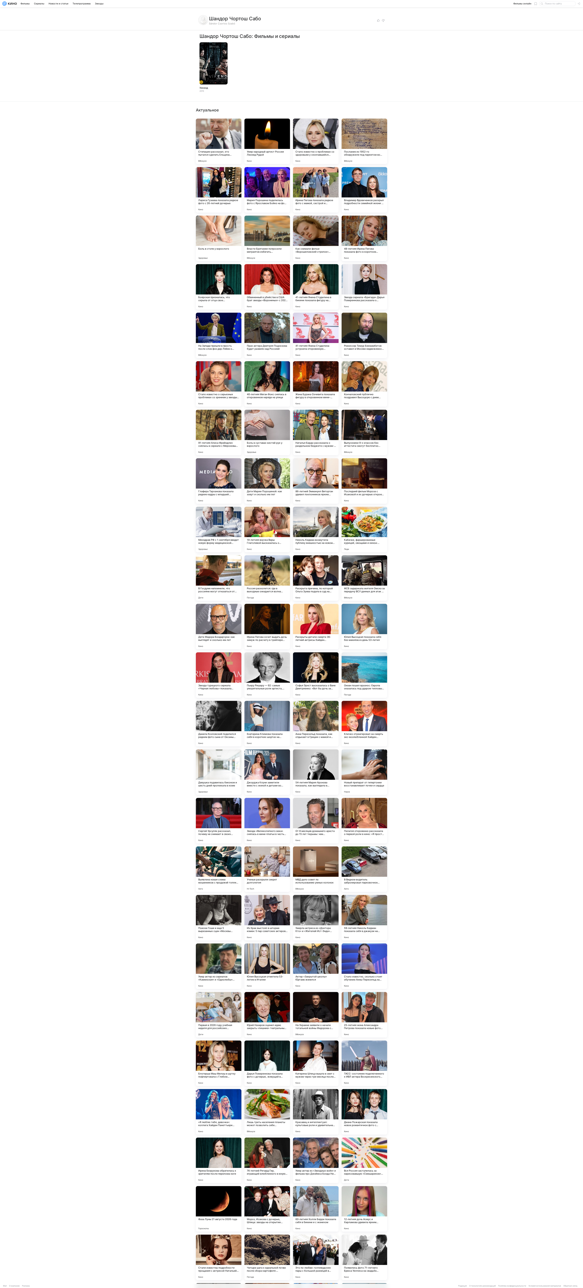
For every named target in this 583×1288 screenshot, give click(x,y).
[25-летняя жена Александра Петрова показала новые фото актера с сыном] (364, 1014)
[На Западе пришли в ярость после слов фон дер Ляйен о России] (218, 335)
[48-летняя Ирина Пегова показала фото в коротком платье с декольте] (364, 238)
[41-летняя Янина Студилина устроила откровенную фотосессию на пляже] (316, 335)
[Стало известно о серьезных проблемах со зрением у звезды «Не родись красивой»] (218, 384)
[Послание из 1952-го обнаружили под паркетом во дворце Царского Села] (364, 141)
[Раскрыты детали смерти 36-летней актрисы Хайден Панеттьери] (316, 626)
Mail (5, 1286)
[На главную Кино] (12, 3)
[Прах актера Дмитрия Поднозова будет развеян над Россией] (267, 335)
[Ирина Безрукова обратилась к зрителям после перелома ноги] (218, 1160)
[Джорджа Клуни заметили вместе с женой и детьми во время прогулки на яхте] (267, 772)
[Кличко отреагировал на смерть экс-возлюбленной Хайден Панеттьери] (364, 723)
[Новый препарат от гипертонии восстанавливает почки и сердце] (364, 772)
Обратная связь (570, 1286)
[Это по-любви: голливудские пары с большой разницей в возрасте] (316, 1257)
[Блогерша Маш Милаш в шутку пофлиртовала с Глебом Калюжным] (218, 1063)
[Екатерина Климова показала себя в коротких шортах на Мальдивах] (267, 723)
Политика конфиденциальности (512, 1286)
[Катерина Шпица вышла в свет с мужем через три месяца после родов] (316, 1063)
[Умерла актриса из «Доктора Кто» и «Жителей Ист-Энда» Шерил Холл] (316, 917)
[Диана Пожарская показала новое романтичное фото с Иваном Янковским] (364, 1112)
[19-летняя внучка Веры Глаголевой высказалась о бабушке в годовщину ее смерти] (267, 529)
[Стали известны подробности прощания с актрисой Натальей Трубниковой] (218, 1257)
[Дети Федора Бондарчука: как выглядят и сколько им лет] (218, 626)
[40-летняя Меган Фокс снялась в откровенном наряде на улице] (267, 384)
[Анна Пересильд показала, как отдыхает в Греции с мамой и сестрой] (316, 723)
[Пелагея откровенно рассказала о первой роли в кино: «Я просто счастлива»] (364, 820)
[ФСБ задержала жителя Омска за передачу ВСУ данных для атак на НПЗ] (364, 578)
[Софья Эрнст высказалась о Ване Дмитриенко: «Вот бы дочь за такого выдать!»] (316, 675)
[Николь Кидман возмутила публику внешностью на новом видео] (316, 529)
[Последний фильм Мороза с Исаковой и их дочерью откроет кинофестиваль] (364, 481)
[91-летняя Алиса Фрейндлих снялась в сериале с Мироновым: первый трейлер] (218, 432)
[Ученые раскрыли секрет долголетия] (267, 869)
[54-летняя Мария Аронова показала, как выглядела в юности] (316, 772)
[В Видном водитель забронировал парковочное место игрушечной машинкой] (364, 869)
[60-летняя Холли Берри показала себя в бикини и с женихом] (316, 1209)
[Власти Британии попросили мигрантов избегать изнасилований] (267, 238)
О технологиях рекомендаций (482, 1286)
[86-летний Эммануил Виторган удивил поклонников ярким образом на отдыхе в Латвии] (316, 481)
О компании (14, 1286)
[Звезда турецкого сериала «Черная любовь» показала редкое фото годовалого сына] (218, 675)
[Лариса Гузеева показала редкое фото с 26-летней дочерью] (218, 190)
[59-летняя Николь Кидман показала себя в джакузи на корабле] (364, 917)
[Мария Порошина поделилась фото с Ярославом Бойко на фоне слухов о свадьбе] (267, 190)
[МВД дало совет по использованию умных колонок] (316, 869)
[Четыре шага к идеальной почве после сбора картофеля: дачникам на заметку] (267, 1257)
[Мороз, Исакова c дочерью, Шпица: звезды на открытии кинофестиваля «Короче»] (267, 1209)
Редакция (462, 1286)
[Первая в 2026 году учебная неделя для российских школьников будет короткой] (218, 1014)
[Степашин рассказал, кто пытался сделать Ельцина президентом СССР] (218, 141)
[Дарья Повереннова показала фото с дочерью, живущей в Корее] (267, 1063)
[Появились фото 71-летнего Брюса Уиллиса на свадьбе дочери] (364, 1257)
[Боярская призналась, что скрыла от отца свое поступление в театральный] (218, 287)
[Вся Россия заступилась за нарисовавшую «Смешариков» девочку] (364, 1160)
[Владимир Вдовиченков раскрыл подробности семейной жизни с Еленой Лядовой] (364, 190)
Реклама (26, 1286)
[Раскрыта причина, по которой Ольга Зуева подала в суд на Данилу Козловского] (316, 578)
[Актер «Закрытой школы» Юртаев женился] (316, 966)
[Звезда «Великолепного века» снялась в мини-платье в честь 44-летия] (267, 820)
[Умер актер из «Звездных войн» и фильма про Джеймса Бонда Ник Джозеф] (316, 1160)
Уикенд (203, 87)
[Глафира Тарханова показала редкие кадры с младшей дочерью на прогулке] (218, 481)
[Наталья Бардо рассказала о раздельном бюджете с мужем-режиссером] (316, 432)
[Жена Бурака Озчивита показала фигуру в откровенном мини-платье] (316, 384)
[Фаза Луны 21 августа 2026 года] (218, 1209)
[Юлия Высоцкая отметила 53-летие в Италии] (267, 966)
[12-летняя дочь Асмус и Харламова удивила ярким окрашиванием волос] (364, 1209)
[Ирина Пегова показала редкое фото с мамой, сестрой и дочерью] (316, 190)
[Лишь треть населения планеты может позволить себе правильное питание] (267, 1112)
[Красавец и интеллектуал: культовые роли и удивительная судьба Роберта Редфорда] (316, 1112)
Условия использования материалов (544, 1286)
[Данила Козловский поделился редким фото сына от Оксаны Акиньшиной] (218, 723)
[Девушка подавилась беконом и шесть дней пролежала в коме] (218, 772)
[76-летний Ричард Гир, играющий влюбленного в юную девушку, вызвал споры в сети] (267, 1160)
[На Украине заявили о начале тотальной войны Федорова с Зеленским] (316, 1014)
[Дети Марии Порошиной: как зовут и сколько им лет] (267, 481)
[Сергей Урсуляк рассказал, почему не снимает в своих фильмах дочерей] (218, 820)
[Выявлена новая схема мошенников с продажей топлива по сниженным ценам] (218, 869)
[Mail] (4, 3)
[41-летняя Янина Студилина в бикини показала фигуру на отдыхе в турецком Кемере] (316, 287)
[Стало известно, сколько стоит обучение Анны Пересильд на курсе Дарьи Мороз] (364, 966)
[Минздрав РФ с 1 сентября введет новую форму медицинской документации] (218, 529)
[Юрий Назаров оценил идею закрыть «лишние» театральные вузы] (267, 1014)
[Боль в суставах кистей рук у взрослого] (267, 432)
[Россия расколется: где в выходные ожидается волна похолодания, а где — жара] (267, 578)
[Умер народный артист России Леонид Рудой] (267, 141)
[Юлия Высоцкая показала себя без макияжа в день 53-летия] (364, 626)
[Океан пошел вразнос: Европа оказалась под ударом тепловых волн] (364, 675)
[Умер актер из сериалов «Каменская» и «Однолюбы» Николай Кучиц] (218, 966)
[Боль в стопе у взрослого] (218, 238)
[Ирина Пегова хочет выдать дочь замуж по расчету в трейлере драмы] (267, 626)
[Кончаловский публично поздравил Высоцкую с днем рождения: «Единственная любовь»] (364, 384)
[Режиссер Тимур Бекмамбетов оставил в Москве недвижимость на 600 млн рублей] (364, 335)
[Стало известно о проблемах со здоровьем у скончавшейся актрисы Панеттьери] (316, 141)
